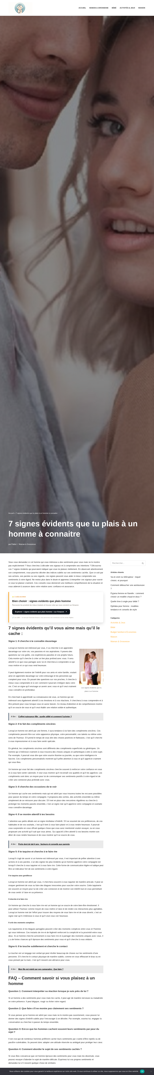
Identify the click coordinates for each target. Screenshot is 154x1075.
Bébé (114, 8)
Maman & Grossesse (98, 8)
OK (142, 1071)
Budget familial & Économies (123, 632)
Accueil (82, 8)
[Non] (151, 1071)
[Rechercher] (143, 563)
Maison (141, 8)
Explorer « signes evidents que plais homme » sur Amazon (39, 612)
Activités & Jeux (127, 8)
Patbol (13, 544)
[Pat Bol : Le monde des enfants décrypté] (20, 8)
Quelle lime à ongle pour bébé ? (125, 601)
